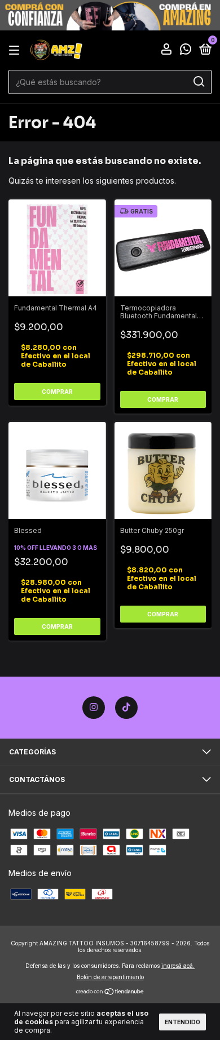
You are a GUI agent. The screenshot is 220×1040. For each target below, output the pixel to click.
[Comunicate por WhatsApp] (185, 51)
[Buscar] (198, 82)
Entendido (182, 1022)
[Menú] (16, 50)
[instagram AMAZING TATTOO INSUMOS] (93, 707)
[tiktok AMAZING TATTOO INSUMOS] (126, 707)
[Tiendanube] (110, 992)
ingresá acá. (178, 965)
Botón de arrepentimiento (110, 977)
